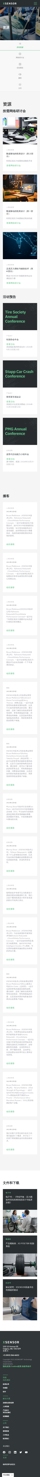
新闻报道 (6, 1431)
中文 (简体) (6, 1475)
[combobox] (8, 1475)
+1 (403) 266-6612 (11, 1355)
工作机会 (6, 1435)
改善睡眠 (6, 1416)
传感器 (5, 1388)
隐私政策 (6, 1366)
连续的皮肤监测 (8, 1403)
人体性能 (6, 1406)
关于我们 (6, 1427)
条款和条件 (26, 1366)
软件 (4, 1392)
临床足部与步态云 (9, 1464)
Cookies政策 (16, 1366)
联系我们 (6, 1439)
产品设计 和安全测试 (7, 1411)
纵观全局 (6, 1384)
